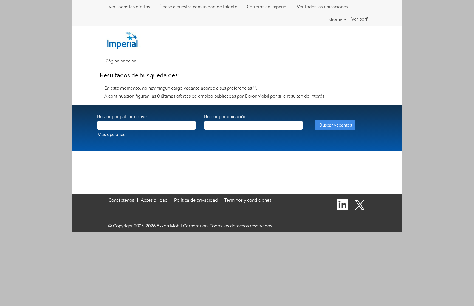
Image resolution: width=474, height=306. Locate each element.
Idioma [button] (335, 19)
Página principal (121, 61)
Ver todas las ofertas (129, 6)
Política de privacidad (196, 200)
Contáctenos (121, 200)
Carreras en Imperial (267, 6)
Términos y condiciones (247, 200)
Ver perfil (360, 19)
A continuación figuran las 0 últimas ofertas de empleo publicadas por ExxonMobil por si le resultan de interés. (214, 96)
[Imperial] (125, 40)
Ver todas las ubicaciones (322, 6)
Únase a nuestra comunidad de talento (198, 6)
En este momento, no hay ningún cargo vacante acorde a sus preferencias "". (180, 88)
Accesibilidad (154, 200)
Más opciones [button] (111, 134)
